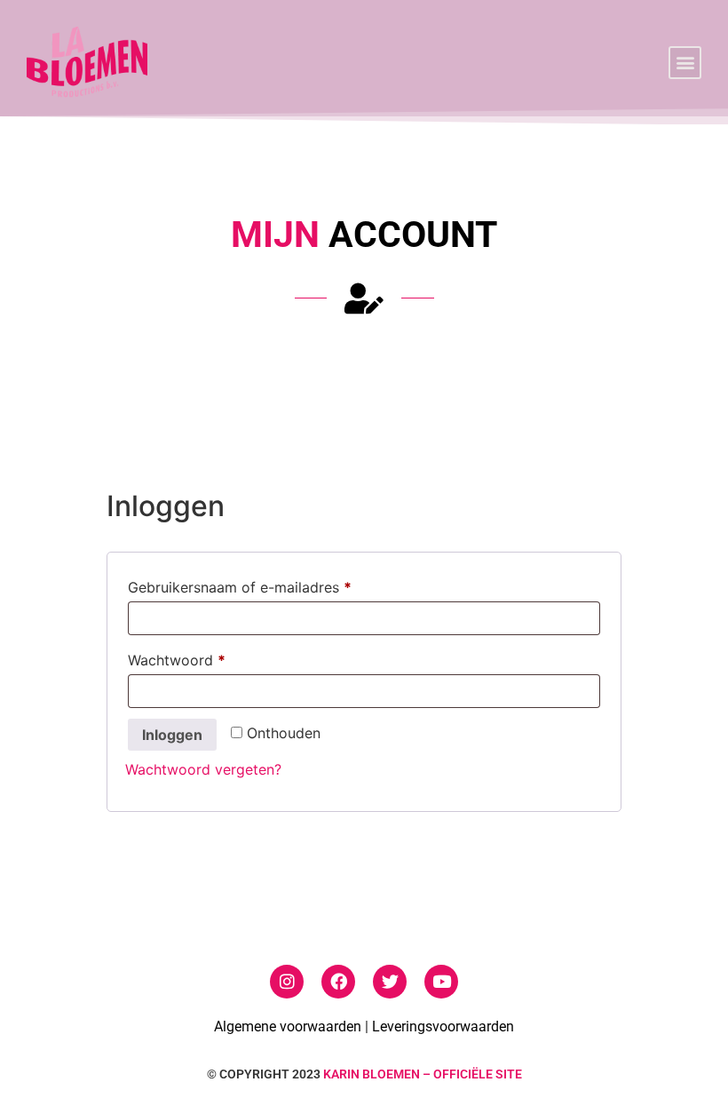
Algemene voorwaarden (287, 1026)
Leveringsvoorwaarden (443, 1026)
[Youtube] (441, 982)
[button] (685, 62)
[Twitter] (390, 982)
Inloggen (172, 735)
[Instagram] (287, 982)
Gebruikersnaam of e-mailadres (262, 584)
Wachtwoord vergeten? (203, 769)
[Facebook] (338, 982)
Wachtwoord (199, 657)
